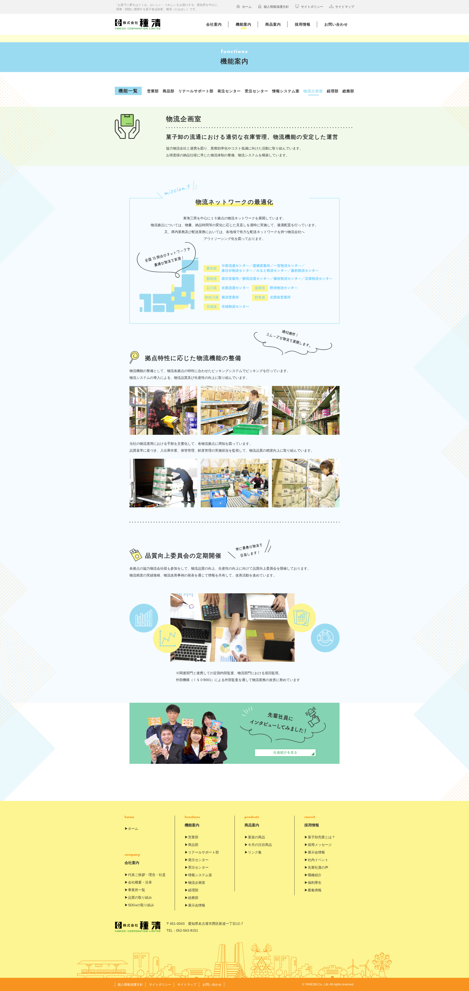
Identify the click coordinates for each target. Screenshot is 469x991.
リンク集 (255, 852)
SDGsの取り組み (141, 905)
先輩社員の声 (318, 867)
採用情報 (302, 24)
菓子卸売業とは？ (321, 837)
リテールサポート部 (195, 91)
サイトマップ (344, 6)
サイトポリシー (312, 6)
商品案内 (273, 24)
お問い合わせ (336, 24)
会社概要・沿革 (140, 882)
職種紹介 (314, 875)
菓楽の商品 (256, 837)
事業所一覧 (136, 890)
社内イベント (318, 860)
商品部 (168, 91)
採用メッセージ (320, 845)
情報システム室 (285, 91)
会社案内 (214, 24)
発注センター (229, 91)
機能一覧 (128, 91)
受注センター (256, 91)
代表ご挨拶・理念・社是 (147, 875)
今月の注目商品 (260, 845)
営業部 (153, 91)
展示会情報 (196, 905)
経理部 (333, 91)
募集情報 (314, 890)
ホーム (247, 6)
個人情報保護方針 (276, 6)
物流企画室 (313, 91)
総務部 (348, 91)
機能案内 (243, 24)
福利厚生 (314, 882)
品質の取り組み (140, 897)
